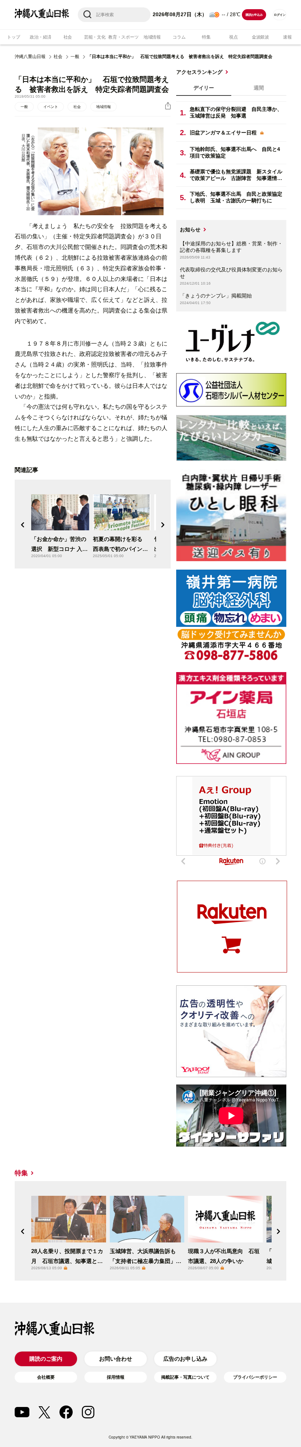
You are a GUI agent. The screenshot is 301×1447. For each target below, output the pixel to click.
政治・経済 (40, 37)
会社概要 (46, 1377)
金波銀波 (260, 37)
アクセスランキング (199, 72)
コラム (179, 37)
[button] (23, 525)
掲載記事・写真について (185, 1377)
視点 (233, 37)
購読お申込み (254, 15)
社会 (68, 37)
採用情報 (115, 1377)
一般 (74, 56)
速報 (287, 37)
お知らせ (190, 229)
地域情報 (152, 37)
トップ (13, 37)
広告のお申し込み (185, 1359)
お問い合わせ (115, 1359)
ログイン (279, 15)
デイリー (203, 88)
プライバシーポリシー (255, 1377)
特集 (206, 37)
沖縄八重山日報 (30, 56)
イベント (50, 107)
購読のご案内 (45, 1359)
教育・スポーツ (123, 37)
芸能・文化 (95, 37)
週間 (259, 88)
